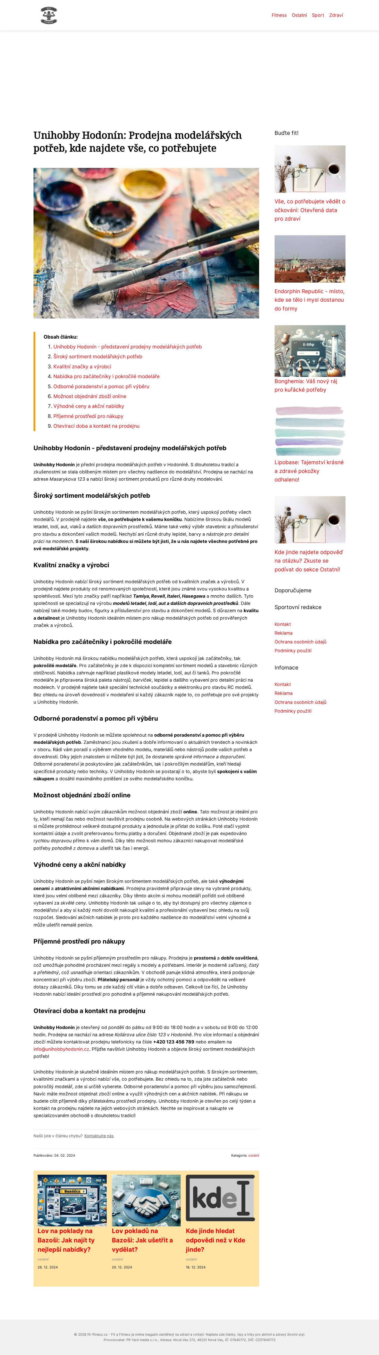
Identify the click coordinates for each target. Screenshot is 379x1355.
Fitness (279, 15)
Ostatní (299, 15)
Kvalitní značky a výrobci (82, 366)
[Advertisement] (189, 69)
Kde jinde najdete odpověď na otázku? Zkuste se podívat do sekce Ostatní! (309, 561)
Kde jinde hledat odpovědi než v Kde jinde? (215, 1240)
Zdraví (336, 15)
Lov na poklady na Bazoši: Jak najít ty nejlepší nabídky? (66, 1240)
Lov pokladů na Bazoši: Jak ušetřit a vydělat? (142, 1240)
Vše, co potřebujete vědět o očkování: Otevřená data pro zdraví (310, 210)
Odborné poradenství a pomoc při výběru (101, 386)
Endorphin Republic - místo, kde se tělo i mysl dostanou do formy (310, 300)
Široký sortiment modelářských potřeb (97, 356)
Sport (318, 15)
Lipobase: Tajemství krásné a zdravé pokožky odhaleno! (309, 471)
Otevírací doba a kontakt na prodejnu (96, 426)
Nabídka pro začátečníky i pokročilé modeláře (106, 376)
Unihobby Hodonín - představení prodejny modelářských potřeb (127, 347)
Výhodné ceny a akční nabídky (88, 406)
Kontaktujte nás (99, 1135)
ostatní (253, 1155)
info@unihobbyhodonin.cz (61, 1049)
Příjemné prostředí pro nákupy (88, 416)
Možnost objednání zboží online (89, 396)
